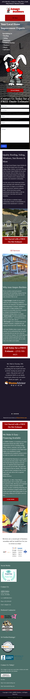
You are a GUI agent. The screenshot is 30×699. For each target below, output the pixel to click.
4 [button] (15, 413)
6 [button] (18, 413)
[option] (15, 374)
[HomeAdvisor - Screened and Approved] (8, 652)
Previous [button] (2, 386)
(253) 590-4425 (6, 1)
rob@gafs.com (7, 604)
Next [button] (27, 386)
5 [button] (16, 413)
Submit (3, 146)
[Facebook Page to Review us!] (20, 548)
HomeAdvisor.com (22, 417)
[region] (15, 85)
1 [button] (11, 413)
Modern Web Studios (17, 697)
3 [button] (14, 413)
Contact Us (14, 1)
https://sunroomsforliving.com (7, 686)
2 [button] (13, 413)
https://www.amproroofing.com (8, 682)
